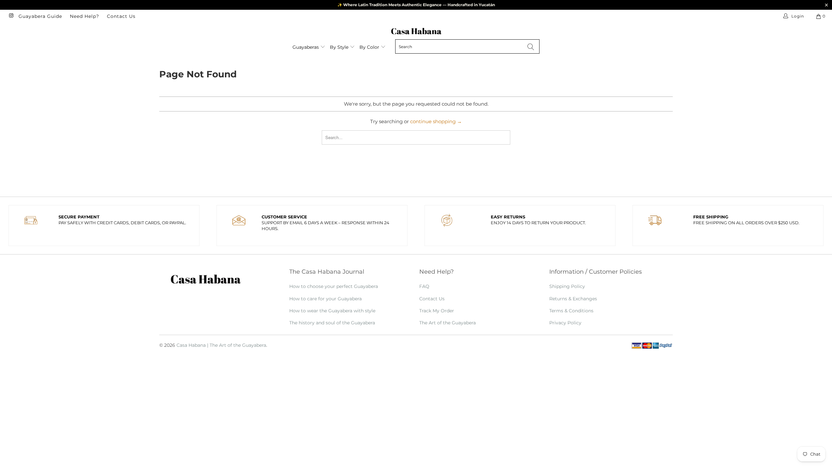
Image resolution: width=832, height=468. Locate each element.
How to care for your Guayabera (325, 299)
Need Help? (84, 16)
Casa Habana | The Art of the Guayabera (221, 345)
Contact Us (121, 16)
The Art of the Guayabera (447, 323)
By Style (340, 47)
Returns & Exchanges (573, 299)
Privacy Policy (565, 323)
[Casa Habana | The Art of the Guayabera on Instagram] (11, 16)
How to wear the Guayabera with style (332, 311)
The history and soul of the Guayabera (332, 323)
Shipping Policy (567, 286)
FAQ (424, 286)
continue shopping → (436, 121)
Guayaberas (306, 47)
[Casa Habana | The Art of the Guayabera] (416, 31)
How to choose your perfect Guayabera (333, 286)
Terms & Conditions (571, 311)
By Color (370, 47)
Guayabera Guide (40, 16)
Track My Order (436, 311)
